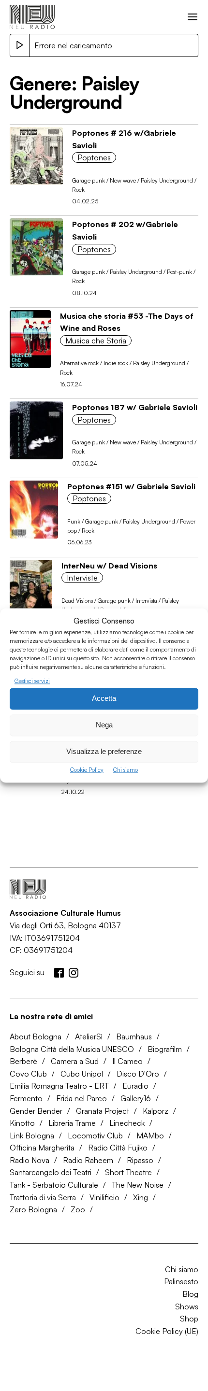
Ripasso (140, 1160)
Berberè (23, 1061)
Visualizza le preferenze (104, 752)
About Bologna (35, 1036)
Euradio (135, 1086)
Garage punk (88, 180)
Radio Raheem (88, 1160)
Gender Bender (36, 1111)
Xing (140, 1197)
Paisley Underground (167, 180)
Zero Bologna (33, 1209)
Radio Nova (29, 1160)
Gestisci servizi (32, 680)
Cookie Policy (87, 769)
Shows (186, 1306)
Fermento (26, 1098)
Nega (104, 725)
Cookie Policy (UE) (166, 1331)
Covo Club (28, 1074)
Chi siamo (125, 769)
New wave (123, 180)
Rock (78, 189)
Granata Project (102, 1111)
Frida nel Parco (81, 1098)
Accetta (104, 699)
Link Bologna (32, 1135)
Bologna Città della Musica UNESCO (72, 1049)
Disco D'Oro (138, 1074)
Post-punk (179, 271)
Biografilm (165, 1049)
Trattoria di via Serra (43, 1197)
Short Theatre (128, 1172)
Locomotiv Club (95, 1135)
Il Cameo (127, 1061)
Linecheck (127, 1123)
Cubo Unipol (81, 1074)
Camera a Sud (75, 1061)
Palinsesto (181, 1281)
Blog (190, 1294)
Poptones (94, 157)
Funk (73, 521)
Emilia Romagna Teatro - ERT (59, 1086)
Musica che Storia (95, 340)
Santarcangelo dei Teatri (50, 1172)
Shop (189, 1318)
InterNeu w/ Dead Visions (109, 565)
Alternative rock (79, 363)
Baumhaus (134, 1036)
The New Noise (137, 1185)
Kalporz (155, 1111)
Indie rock (116, 363)
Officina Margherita (42, 1147)
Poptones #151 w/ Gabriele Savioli (131, 486)
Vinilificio (104, 1197)
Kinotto (22, 1123)
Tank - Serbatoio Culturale (54, 1185)
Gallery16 (135, 1098)
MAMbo (150, 1135)
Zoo (78, 1209)
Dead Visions (77, 600)
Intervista (146, 600)
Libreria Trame (72, 1123)
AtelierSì (89, 1036)
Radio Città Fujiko (118, 1147)
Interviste (82, 577)
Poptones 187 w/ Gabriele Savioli (134, 407)
